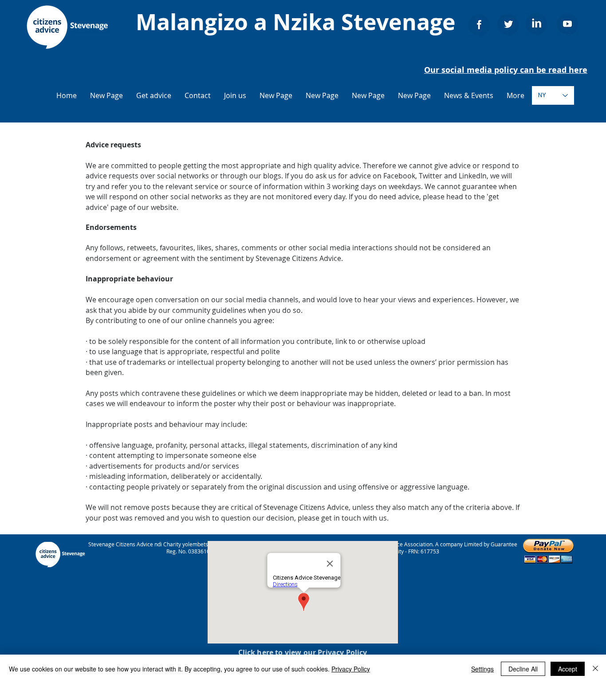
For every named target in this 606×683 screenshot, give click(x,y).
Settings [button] (482, 668)
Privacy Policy (350, 668)
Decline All (523, 668)
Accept (567, 668)
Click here (256, 652)
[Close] (595, 669)
